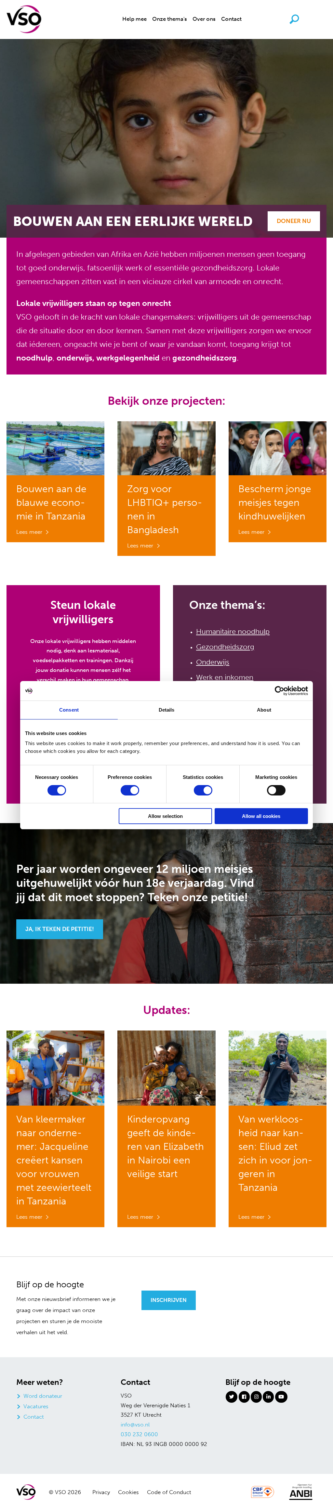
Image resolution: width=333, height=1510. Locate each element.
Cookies (128, 1492)
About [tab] (264, 710)
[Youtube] (281, 1397)
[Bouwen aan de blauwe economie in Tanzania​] (55, 447)
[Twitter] (231, 1397)
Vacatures (35, 1406)
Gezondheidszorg (225, 646)
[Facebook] (244, 1397)
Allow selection (165, 816)
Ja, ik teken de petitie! (59, 929)
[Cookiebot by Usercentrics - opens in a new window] (279, 691)
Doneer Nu (294, 221)
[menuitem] (134, 19)
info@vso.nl (135, 1424)
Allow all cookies (261, 816)
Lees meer (29, 532)
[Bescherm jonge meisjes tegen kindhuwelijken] (277, 447)
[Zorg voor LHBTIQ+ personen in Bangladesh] (166, 447)
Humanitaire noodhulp (233, 631)
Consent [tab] (69, 710)
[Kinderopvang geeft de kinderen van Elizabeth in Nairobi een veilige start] (166, 1067)
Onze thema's (169, 19)
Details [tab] (167, 710)
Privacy (101, 1492)
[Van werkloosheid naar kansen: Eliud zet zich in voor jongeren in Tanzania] (277, 1067)
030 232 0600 (139, 1434)
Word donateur (42, 1396)
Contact (231, 19)
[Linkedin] (268, 1397)
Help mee (134, 19)
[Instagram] (256, 1397)
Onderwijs (212, 662)
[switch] (130, 790)
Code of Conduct (169, 1492)
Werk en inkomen (224, 677)
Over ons (204, 19)
